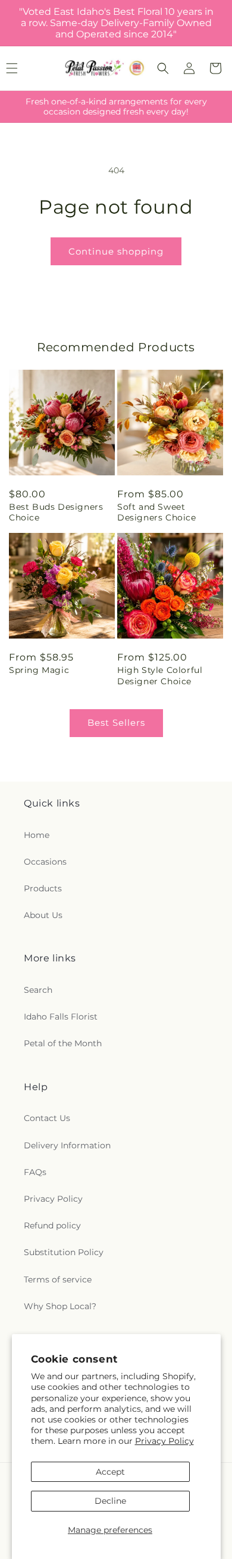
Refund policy (52, 1225)
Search (38, 990)
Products (43, 888)
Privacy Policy (164, 1441)
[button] (163, 68)
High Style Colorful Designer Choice (159, 675)
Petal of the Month (63, 1043)
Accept (110, 1471)
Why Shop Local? (60, 1306)
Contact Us (47, 1118)
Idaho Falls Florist (61, 1016)
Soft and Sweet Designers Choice (156, 512)
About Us (43, 915)
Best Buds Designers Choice (56, 512)
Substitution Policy (64, 1252)
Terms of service (58, 1279)
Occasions (45, 861)
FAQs (35, 1172)
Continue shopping (116, 251)
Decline (110, 1501)
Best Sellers (116, 722)
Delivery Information (67, 1145)
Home (36, 835)
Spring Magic (39, 670)
